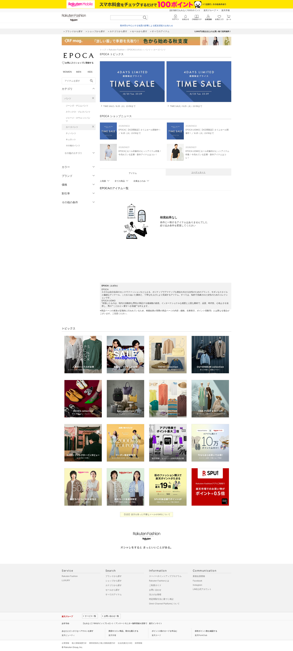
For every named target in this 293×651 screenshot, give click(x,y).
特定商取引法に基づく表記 (161, 599)
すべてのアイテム (113, 594)
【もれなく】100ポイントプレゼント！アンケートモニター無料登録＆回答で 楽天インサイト (122, 623)
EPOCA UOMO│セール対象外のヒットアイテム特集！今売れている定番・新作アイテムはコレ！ (207, 154)
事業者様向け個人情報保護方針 (102, 643)
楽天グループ (210, 10)
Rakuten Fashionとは (159, 580)
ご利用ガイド (155, 585)
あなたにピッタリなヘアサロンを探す (77, 631)
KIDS (90, 71)
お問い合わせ (155, 590)
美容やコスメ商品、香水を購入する (123, 631)
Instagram (197, 585)
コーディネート (198, 172)
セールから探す (112, 590)
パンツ (67, 98)
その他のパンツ (73, 145)
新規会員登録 (199, 576)
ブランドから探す (113, 576)
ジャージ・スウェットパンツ (78, 119)
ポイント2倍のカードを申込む (164, 631)
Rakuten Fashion (117, 49)
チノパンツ (71, 133)
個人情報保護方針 (79, 643)
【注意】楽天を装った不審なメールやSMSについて (146, 514)
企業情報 (65, 643)
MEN (78, 71)
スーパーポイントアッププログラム (165, 576)
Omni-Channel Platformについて (164, 603)
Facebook (197, 580)
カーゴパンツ (72, 127)
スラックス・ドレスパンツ (78, 111)
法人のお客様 (155, 594)
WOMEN (67, 71)
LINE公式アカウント (202, 589)
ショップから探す (113, 580)
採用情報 (138, 643)
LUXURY (66, 580)
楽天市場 (225, 10)
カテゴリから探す (113, 585)
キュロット (71, 139)
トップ (103, 49)
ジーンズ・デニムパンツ (77, 105)
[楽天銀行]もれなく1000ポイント (184, 10)
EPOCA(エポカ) (134, 49)
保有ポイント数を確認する (206, 631)
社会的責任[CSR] (125, 643)
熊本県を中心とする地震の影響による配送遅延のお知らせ (146, 25)
